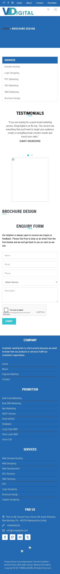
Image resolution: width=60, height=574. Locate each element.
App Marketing (9, 408)
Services (10, 60)
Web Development (11, 468)
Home (19, 3)
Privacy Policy (10, 561)
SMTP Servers (9, 413)
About (29, 3)
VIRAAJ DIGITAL (26, 568)
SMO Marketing (12, 91)
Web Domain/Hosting (12, 458)
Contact (39, 3)
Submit (9, 321)
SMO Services (8, 478)
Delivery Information (42, 564)
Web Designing (9, 463)
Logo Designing (12, 72)
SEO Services (8, 473)
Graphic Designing (10, 499)
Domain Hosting (12, 66)
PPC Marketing (11, 79)
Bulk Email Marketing (12, 398)
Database (6, 423)
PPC (4, 484)
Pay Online (52, 3)
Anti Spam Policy (25, 564)
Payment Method (10, 374)
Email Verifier (8, 418)
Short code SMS (10, 434)
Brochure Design (12, 98)
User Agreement (25, 561)
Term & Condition (40, 561)
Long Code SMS (9, 429)
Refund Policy (10, 564)
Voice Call (7, 439)
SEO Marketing (11, 85)
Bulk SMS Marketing (11, 403)
